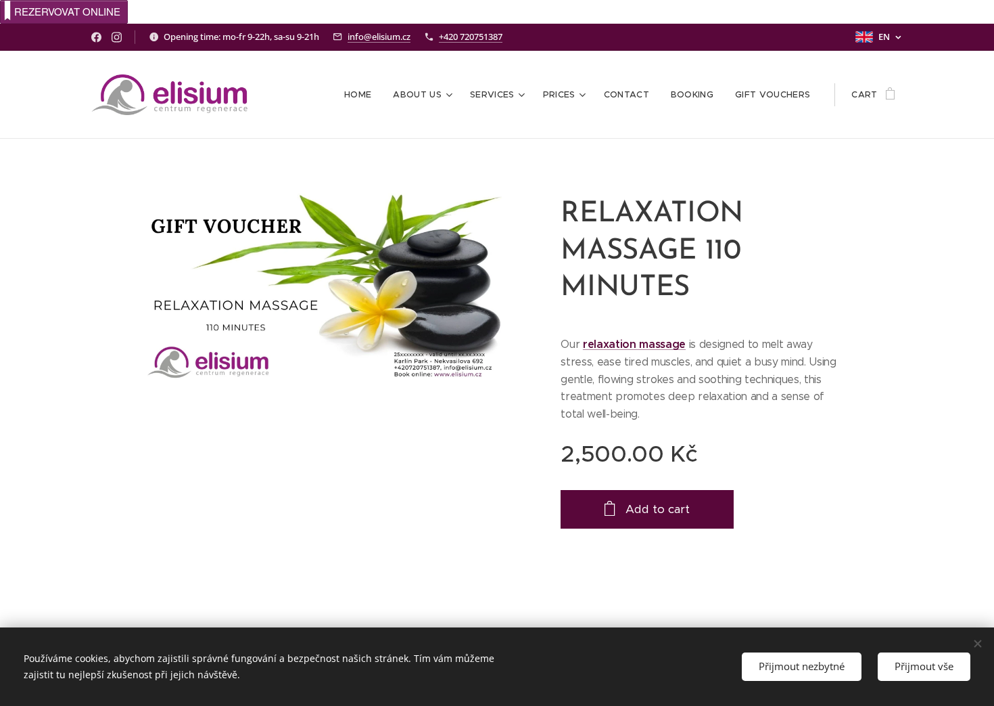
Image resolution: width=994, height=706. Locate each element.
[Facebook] (96, 37)
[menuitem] (361, 95)
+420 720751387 (470, 36)
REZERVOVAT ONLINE (67, 11)
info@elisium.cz (379, 36)
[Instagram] (116, 37)
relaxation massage (634, 344)
